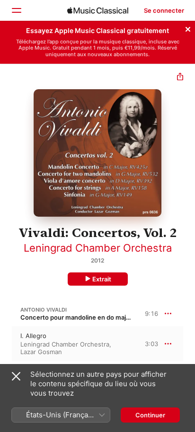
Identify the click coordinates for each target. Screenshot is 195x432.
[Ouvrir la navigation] (16, 10)
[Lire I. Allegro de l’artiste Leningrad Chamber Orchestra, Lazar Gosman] (6, 343)
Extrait (101, 279)
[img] (97, 10)
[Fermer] (188, 28)
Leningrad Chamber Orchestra (98, 248)
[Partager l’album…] (180, 77)
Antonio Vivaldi (43, 309)
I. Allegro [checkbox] (33, 335)
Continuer (150, 415)
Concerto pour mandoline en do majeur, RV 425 (90, 317)
